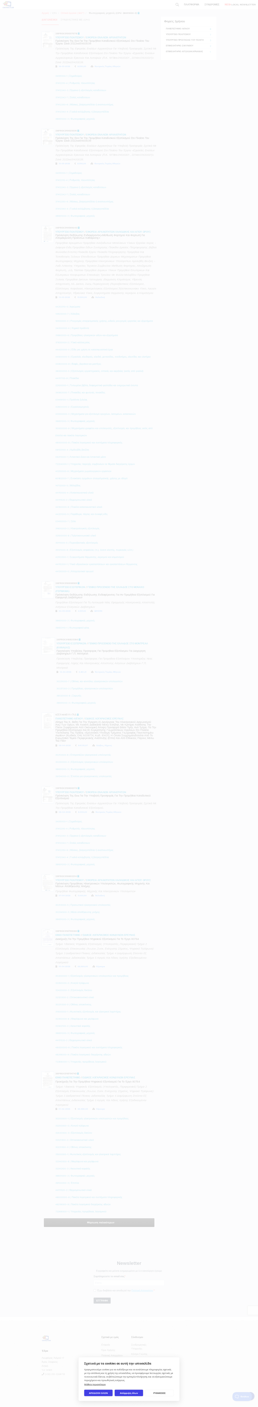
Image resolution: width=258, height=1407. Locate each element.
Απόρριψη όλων (129, 1392)
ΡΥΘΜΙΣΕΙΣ (159, 1392)
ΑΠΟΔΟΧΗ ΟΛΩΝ (98, 1392)
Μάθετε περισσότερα (95, 1384)
